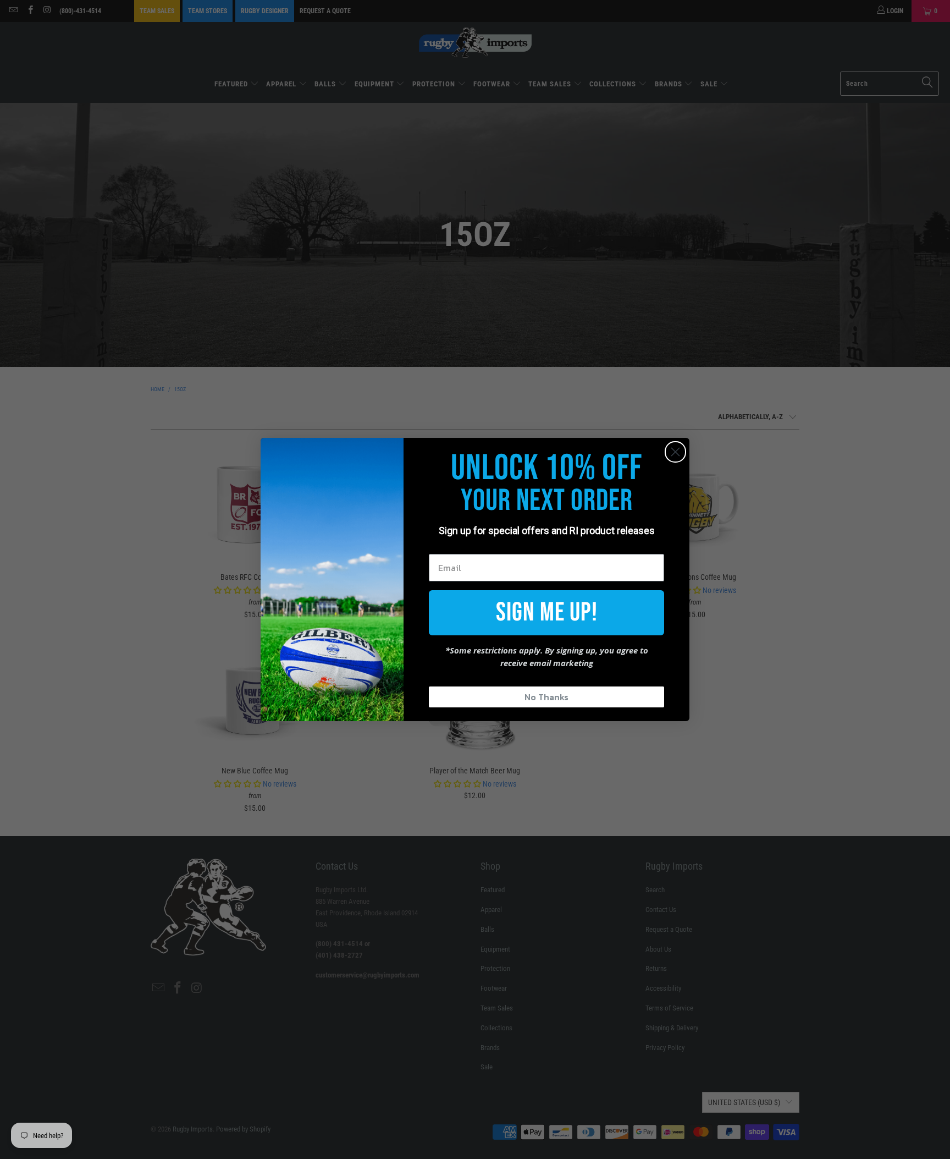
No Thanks (546, 697)
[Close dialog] (675, 452)
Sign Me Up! (547, 612)
